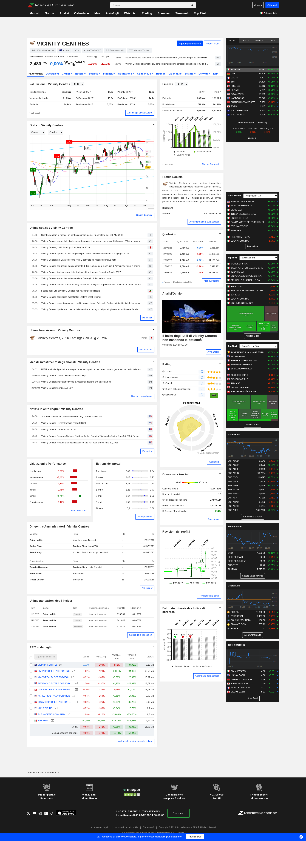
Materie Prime (235, 526)
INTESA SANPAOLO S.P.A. (243, 214)
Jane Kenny (36, 552)
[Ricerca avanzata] (192, 5)
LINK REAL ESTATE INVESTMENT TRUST (55, 689)
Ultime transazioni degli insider (51, 600)
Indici (234, 40)
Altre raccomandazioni (141, 396)
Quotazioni (52, 73)
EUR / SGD (233, 506)
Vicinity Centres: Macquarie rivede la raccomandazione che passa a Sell (76, 382)
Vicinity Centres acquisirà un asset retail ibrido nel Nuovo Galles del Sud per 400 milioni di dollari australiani (92, 303)
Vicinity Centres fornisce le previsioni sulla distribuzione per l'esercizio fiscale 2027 (81, 272)
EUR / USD (233, 461)
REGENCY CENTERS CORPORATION (55, 683)
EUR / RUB (233, 473)
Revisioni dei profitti (176, 531)
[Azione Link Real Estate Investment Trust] (76, 690)
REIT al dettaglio (41, 647)
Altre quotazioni (78, 510)
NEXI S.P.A (236, 230)
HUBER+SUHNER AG (241, 364)
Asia (272, 40)
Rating (167, 364)
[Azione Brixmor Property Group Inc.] (76, 702)
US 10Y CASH (238, 675)
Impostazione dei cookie (126, 827)
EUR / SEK (233, 477)
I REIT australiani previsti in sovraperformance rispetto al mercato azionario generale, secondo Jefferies (91, 369)
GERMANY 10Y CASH (242, 679)
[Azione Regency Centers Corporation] (76, 683)
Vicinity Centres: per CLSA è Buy (57, 388)
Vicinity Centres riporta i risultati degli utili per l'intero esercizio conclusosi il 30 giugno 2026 (85, 253)
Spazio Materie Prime (252, 576)
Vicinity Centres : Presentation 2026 (58, 429)
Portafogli (112, 13)
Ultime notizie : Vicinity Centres (51, 227)
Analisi (64, 13)
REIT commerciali (212, 213)
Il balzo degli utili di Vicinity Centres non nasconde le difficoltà (70, 291)
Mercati (34, 13)
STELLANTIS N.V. (239, 226)
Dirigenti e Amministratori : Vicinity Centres (59, 526)
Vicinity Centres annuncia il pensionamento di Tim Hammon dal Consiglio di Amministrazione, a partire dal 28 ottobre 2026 (92, 266)
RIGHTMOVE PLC (239, 379)
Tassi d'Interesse (236, 645)
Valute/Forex (234, 434)
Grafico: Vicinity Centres (46, 125)
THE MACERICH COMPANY (51, 714)
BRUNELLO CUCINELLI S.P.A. (245, 280)
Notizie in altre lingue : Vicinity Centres (56, 408)
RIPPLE (234, 628)
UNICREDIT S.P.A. (239, 218)
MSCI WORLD (238, 114)
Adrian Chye (36, 546)
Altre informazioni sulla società (204, 222)
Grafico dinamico (144, 215)
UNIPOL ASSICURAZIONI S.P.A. (246, 276)
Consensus (144, 73)
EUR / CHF (233, 469)
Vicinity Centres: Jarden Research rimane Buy (63, 375)
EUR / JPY (233, 510)
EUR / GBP (233, 465)
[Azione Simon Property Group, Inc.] (73, 671)
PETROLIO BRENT (237, 561)
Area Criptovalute (252, 635)
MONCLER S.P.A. (239, 264)
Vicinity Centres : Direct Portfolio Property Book (63, 423)
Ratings (161, 73)
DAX (233, 73)
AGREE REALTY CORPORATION (54, 696)
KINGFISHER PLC (239, 375)
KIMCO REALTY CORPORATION (53, 677)
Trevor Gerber (37, 579)
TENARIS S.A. (237, 272)
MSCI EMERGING (239, 110)
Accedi (258, 5)
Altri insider (147, 588)
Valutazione (125, 73)
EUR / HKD (233, 502)
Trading (147, 13)
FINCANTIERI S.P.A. (240, 237)
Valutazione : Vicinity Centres (50, 84)
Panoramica (36, 73)
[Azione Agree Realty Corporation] (73, 696)
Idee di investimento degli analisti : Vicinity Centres (65, 362)
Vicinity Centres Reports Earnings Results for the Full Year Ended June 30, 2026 (79, 442)
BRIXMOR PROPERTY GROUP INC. (55, 702)
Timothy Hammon (38, 567)
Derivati (203, 73)
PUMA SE (235, 383)
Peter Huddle (36, 540)
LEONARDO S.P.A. (240, 241)
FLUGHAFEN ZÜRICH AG (243, 391)
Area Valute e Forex (252, 516)
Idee (97, 13)
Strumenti (181, 13)
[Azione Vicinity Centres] (60, 665)
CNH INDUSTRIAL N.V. (242, 303)
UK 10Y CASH (238, 692)
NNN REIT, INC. (45, 708)
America (259, 40)
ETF (215, 73)
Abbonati (272, 5)
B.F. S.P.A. (235, 294)
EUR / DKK (233, 485)
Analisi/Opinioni (173, 293)
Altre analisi (213, 352)
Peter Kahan (36, 573)
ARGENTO (233, 565)
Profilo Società (172, 176)
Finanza (108, 73)
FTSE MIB (235, 69)
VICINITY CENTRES (47, 665)
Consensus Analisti (175, 474)
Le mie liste (252, 246)
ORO (230, 553)
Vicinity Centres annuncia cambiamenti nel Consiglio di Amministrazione (76, 278)
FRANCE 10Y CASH (241, 687)
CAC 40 (234, 77)
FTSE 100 (235, 86)
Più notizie (147, 318)
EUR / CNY (233, 498)
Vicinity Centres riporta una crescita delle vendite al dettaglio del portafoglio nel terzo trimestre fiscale (89, 309)
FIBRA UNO (43, 720)
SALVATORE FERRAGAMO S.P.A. (247, 268)
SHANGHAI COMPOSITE (243, 102)
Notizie (49, 13)
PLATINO (232, 569)
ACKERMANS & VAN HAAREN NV (247, 352)
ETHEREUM (237, 616)
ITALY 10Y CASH (239, 671)
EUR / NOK (233, 481)
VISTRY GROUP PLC (241, 387)
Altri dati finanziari (210, 164)
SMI (232, 82)
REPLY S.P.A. (237, 286)
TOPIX (234, 106)
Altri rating (214, 462)
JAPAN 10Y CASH (239, 683)
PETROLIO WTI (235, 557)
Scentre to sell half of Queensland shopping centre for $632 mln (71, 416)
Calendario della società (207, 676)
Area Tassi (253, 698)
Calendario (81, 13)
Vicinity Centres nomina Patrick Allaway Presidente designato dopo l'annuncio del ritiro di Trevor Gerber (91, 284)
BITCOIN (235, 612)
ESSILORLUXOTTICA (241, 205)
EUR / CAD (233, 489)
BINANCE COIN (238, 624)
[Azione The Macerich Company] (68, 714)
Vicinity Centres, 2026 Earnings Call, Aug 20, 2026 (65, 247)
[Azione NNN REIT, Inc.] (56, 708)
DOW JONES (237, 94)
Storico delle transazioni (140, 635)
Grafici (66, 73)
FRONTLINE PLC (239, 356)
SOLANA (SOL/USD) (241, 620)
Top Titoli (200, 13)
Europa (246, 40)
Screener (164, 13)
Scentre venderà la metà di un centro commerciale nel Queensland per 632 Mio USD (166, 57)
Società (93, 73)
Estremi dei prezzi (108, 463)
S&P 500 (235, 90)
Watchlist (130, 13)
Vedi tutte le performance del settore (135, 741)
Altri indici (252, 138)
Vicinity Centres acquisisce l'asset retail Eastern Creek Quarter (71, 297)
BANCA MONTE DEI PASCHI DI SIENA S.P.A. (248, 222)
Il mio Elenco (234, 195)
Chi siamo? (148, 827)
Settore (189, 73)
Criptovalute (234, 586)
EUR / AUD (233, 493)
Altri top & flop (252, 336)
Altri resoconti (145, 349)
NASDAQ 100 (237, 98)
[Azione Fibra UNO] (52, 721)
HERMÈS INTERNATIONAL (244, 360)
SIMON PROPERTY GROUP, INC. (54, 671)
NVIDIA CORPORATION (242, 201)
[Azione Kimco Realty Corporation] (72, 677)
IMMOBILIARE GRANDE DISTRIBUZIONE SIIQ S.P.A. (248, 290)
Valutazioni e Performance (48, 463)
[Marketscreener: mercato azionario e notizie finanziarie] (51, 5)
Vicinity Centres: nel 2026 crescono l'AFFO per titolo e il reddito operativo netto (79, 260)
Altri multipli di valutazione (139, 113)
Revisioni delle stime (209, 596)
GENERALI (236, 210)
